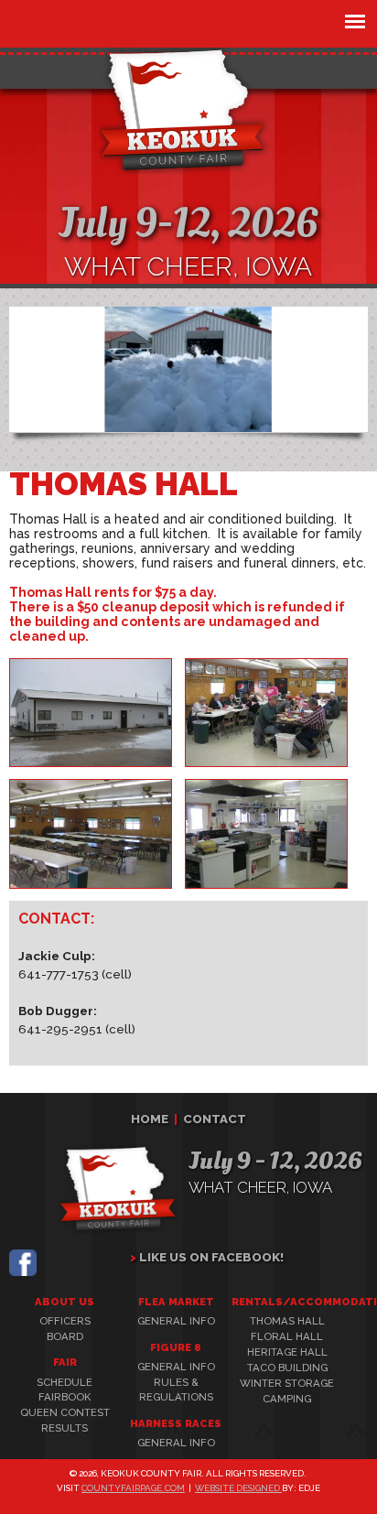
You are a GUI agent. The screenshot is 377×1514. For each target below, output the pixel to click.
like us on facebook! (211, 1256)
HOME (149, 1118)
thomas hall (287, 1320)
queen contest (65, 1412)
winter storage (287, 1383)
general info (176, 1320)
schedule (64, 1382)
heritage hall (287, 1352)
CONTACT (214, 1118)
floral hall (287, 1336)
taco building (287, 1367)
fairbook (64, 1396)
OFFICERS (65, 1320)
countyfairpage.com (133, 1488)
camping (287, 1398)
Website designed (238, 1488)
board (65, 1336)
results (64, 1428)
